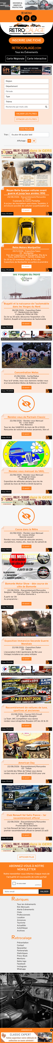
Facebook (21, 963)
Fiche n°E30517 (7, 214)
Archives (21, 930)
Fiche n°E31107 (7, 327)
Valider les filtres (26, 113)
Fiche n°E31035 (7, 729)
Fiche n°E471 (6, 492)
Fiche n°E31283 (7, 607)
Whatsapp (21, 969)
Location (21, 917)
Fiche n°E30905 (7, 391)
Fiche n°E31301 (7, 781)
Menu (28, 13)
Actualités (21, 925)
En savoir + (26, 210)
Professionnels (23, 914)
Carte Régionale (15, 58)
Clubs (19, 912)
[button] (26, 173)
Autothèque (22, 928)
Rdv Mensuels (23, 907)
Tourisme (21, 922)
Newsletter (22, 948)
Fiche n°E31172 (7, 838)
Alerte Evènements (25, 909)
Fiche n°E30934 (7, 270)
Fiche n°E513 (6, 550)
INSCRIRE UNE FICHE (26, 40)
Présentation (22, 942)
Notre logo (21, 961)
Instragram (22, 966)
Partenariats (22, 950)
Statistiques (22, 953)
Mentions (21, 958)
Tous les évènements (26, 904)
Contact (20, 945)
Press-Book (22, 956)
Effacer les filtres (26, 119)
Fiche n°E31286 (7, 662)
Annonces (21, 920)
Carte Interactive (36, 58)
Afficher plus (26, 857)
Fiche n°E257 (6, 437)
